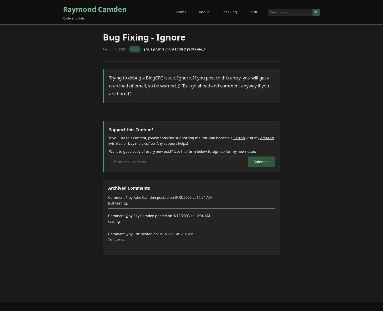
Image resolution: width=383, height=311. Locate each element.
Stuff (253, 12)
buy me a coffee (141, 143)
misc (135, 49)
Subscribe (262, 162)
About (204, 12)
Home (181, 12)
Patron (239, 137)
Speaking (229, 12)
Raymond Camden (95, 9)
